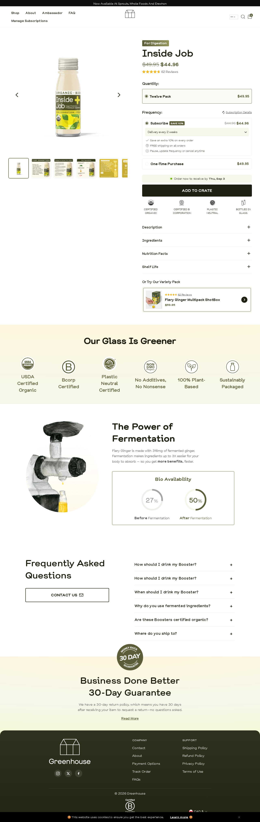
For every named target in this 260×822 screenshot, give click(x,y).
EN (232, 17)
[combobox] (233, 17)
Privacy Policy (193, 764)
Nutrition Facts (196, 253)
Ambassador (52, 13)
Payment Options (146, 764)
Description (196, 227)
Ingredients (196, 240)
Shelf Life (196, 267)
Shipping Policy (195, 748)
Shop (15, 13)
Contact (138, 748)
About (30, 13)
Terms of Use (192, 772)
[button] (17, 95)
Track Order (141, 772)
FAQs (136, 780)
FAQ (72, 13)
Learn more (179, 817)
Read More (130, 718)
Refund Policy (193, 756)
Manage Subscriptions (29, 20)
